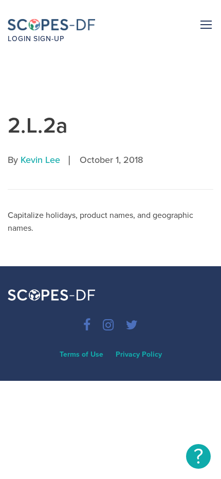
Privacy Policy (139, 354)
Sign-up (48, 38)
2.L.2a (38, 126)
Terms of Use (81, 354)
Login (19, 38)
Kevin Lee (40, 159)
